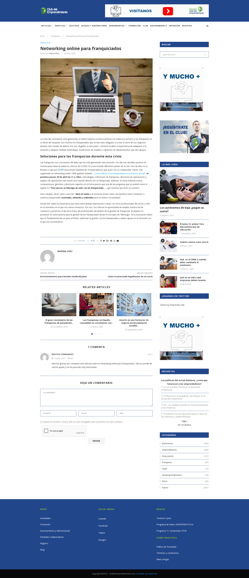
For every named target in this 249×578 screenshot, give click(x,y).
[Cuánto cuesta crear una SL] (168, 246)
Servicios (60, 26)
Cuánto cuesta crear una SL (194, 242)
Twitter (101, 532)
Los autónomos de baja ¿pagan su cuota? (182, 209)
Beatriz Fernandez (63, 354)
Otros (185, 481)
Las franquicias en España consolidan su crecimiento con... (96, 321)
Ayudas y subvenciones (94, 26)
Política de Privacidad (166, 546)
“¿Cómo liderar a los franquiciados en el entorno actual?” (119, 173)
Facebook (103, 525)
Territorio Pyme (163, 518)
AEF (62, 169)
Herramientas (116, 26)
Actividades (45, 518)
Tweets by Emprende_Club (172, 304)
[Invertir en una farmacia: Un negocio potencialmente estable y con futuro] (134, 304)
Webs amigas (162, 559)
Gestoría (74, 26)
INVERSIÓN (174, 26)
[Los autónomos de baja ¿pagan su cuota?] (184, 187)
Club (145, 26)
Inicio (42, 36)
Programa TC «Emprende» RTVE (171, 530)
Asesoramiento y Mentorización (55, 530)
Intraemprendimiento (185, 475)
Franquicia (55, 36)
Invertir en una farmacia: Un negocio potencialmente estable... (134, 323)
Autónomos (185, 443)
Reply (150, 354)
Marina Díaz (54, 53)
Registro (187, 26)
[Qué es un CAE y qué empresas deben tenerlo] (168, 282)
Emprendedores (185, 449)
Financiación (185, 456)
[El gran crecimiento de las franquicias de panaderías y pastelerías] (59, 304)
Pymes (185, 487)
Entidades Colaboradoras (52, 537)
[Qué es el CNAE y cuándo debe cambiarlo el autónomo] (168, 264)
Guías (185, 468)
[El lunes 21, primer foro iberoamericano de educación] (168, 228)
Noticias (46, 26)
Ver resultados (184, 424)
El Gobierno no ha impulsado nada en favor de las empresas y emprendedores (184, 415)
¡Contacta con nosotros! (146, 573)
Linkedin (102, 518)
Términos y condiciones (167, 553)
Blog (42, 549)
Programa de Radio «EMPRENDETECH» (175, 524)
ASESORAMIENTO (158, 26)
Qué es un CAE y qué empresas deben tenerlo (193, 279)
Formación (135, 26)
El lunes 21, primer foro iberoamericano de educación (192, 227)
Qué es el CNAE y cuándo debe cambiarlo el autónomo (193, 262)
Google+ (102, 539)
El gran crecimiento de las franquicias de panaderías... (59, 321)
